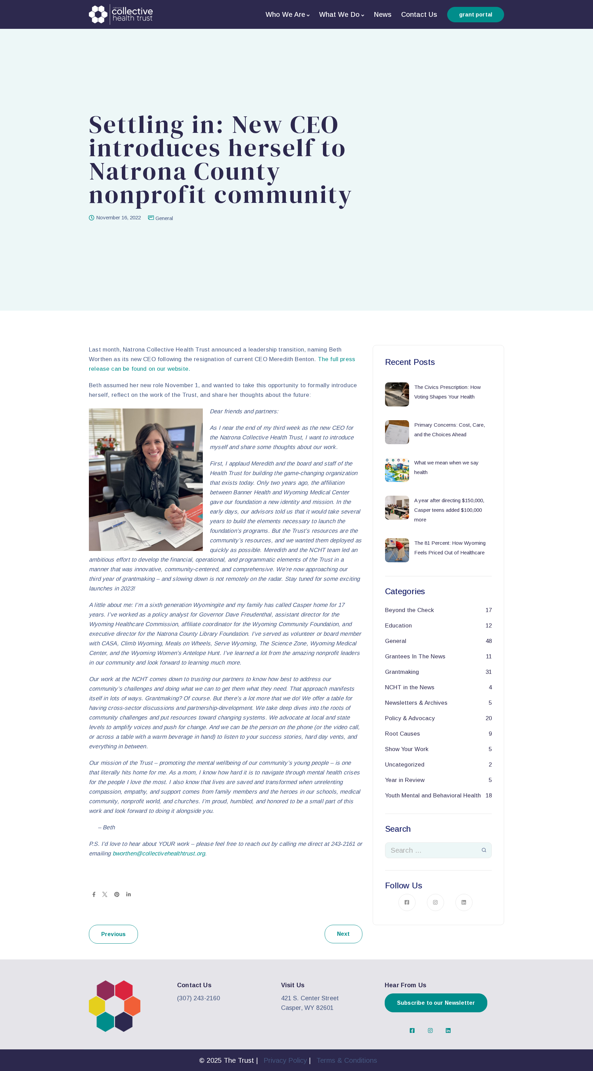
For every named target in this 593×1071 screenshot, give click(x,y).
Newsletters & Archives (416, 703)
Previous (113, 934)
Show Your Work (406, 749)
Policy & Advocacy (410, 718)
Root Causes (402, 733)
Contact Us (419, 14)
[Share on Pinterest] (116, 894)
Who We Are (285, 14)
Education (398, 625)
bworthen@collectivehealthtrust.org (159, 853)
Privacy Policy (285, 1060)
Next (343, 934)
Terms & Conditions (346, 1060)
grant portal (475, 15)
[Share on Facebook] (93, 894)
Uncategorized (405, 764)
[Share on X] (104, 894)
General (164, 218)
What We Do (339, 14)
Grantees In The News (415, 656)
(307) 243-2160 (198, 998)
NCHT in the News (409, 687)
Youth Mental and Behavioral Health (433, 795)
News (383, 14)
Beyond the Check (409, 610)
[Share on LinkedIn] (128, 894)
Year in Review (405, 780)
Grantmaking (402, 672)
